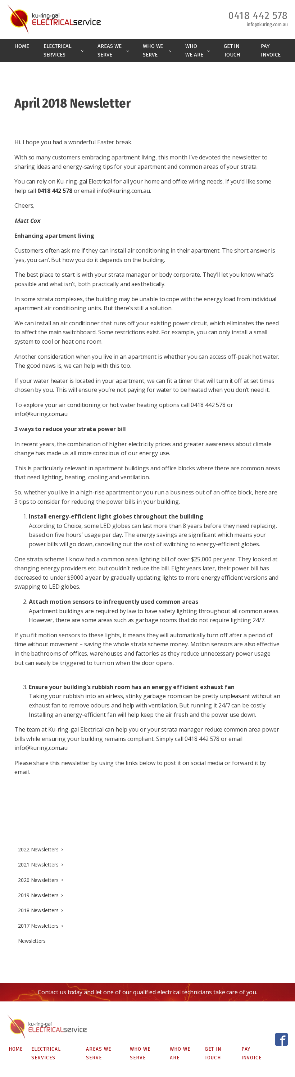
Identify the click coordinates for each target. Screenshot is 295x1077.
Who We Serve (153, 50)
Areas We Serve (109, 50)
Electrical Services (58, 50)
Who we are (194, 50)
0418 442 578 (258, 15)
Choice (72, 526)
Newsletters (32, 940)
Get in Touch (232, 50)
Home (21, 46)
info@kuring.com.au (267, 25)
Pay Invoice (270, 50)
